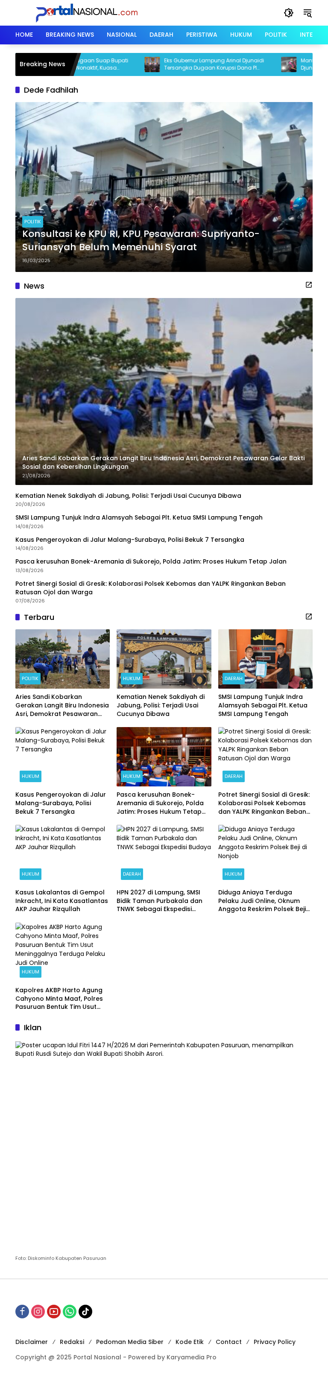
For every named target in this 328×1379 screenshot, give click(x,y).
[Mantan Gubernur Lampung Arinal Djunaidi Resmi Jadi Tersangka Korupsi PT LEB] (261, 64)
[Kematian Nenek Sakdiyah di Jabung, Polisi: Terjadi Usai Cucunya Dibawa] (164, 659)
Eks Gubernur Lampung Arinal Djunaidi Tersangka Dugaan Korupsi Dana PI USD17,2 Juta (187, 64)
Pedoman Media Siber (130, 1342)
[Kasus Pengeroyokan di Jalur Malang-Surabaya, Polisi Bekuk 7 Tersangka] (62, 756)
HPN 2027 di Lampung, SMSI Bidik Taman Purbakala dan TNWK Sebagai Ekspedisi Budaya (159, 901)
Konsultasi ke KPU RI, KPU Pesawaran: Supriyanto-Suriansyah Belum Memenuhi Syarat (141, 241)
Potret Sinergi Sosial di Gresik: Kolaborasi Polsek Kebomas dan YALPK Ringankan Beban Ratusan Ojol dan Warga (150, 588)
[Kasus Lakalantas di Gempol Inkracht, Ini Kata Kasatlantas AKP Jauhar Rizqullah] (62, 854)
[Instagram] (38, 1311)
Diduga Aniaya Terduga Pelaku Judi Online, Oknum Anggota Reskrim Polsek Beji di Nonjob (262, 901)
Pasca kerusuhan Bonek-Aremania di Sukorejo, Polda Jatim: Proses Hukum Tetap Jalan (151, 562)
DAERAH (234, 678)
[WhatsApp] (69, 1311)
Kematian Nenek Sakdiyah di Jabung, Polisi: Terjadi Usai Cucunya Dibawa (128, 496)
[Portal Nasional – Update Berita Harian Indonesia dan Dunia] (90, 12)
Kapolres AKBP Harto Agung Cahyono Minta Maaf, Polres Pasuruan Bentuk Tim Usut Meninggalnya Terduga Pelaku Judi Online (59, 998)
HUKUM (132, 678)
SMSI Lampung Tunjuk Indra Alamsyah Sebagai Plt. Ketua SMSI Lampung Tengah (139, 518)
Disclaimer (31, 1342)
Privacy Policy (275, 1342)
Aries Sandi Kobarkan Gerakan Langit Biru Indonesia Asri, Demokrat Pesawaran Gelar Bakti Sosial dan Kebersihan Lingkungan (62, 705)
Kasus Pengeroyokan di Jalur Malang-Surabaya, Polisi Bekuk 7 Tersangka (129, 540)
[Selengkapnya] (309, 285)
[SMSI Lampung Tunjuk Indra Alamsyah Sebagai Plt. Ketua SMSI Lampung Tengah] (265, 659)
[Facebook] (22, 1311)
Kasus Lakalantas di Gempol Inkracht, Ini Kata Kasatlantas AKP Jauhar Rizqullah (61, 900)
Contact (229, 1342)
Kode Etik (190, 1342)
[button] (289, 13)
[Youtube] (54, 1311)
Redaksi (72, 1342)
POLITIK (32, 221)
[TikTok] (85, 1311)
